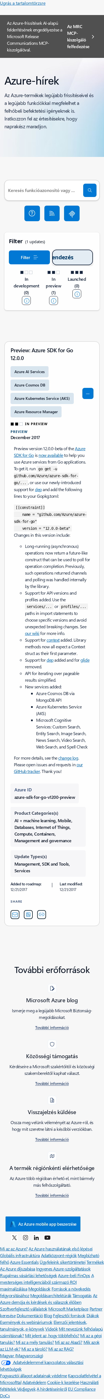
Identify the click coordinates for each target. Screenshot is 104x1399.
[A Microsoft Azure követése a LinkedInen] (36, 1237)
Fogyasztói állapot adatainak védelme (33, 1375)
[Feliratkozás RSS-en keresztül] (52, 213)
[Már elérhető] (77, 294)
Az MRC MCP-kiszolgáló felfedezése (78, 36)
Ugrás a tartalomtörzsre (22, 3)
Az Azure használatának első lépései (60, 1249)
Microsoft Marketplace (68, 1309)
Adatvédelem (34, 1382)
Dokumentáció (30, 1315)
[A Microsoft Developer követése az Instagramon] (25, 1237)
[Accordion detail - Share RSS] (28, 914)
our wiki (32, 633)
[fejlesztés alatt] (26, 300)
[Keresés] (90, 190)
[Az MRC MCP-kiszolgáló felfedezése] (72, 213)
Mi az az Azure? (14, 1249)
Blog (48, 1315)
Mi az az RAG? (61, 1349)
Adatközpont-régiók (59, 1255)
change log (68, 758)
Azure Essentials (24, 1262)
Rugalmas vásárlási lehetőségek (28, 1275)
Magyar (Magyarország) (21, 1355)
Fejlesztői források (69, 1315)
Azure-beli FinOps (74, 1275)
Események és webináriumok (26, 1322)
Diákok (93, 1315)
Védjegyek (26, 1389)
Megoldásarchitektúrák (51, 1295)
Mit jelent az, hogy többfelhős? (52, 1335)
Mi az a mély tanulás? (35, 1342)
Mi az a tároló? (34, 1349)
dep (38, 489)
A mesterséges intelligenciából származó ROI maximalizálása (47, 1282)
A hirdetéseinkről (52, 1389)
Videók (51, 1329)
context (53, 640)
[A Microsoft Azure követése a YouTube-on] (47, 1237)
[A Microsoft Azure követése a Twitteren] (14, 1237)
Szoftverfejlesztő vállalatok (23, 1309)
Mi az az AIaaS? (68, 1342)
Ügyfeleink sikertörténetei (63, 1262)
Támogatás (82, 1295)
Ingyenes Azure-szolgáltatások (63, 1269)
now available (51, 455)
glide (84, 660)
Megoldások (39, 1289)
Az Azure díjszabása (17, 1269)
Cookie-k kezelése (63, 1382)
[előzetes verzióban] (53, 300)
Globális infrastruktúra (20, 1255)
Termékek (95, 1262)
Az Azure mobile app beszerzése (47, 1224)
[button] (32, 213)
